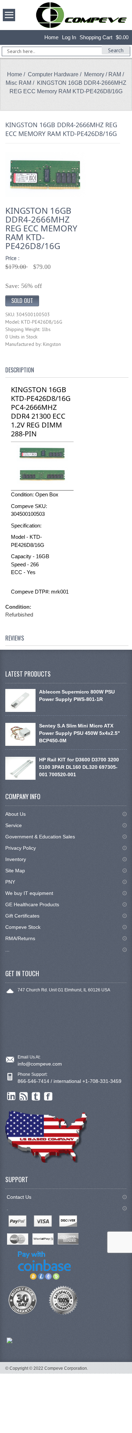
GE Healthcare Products (32, 904)
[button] (131, 1432)
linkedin (11, 1096)
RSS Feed (23, 1096)
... (7, 950)
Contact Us (19, 1197)
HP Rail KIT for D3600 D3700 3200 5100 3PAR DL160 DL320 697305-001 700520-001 (79, 767)
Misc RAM (18, 83)
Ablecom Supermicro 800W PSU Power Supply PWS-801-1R (77, 695)
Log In (69, 37)
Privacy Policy (20, 848)
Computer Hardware (53, 74)
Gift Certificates (22, 916)
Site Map (15, 870)
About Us (15, 814)
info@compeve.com (40, 1064)
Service (13, 825)
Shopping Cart (96, 37)
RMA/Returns (20, 938)
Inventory (15, 859)
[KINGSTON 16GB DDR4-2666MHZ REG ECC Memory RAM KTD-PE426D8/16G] (45, 174)
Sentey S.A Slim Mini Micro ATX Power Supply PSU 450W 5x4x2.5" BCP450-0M (79, 733)
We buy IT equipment (29, 893)
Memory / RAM (102, 74)
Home (51, 37)
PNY (10, 882)
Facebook (48, 1096)
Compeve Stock (22, 927)
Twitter (36, 1096)
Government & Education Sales (40, 836)
